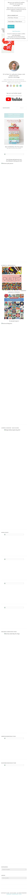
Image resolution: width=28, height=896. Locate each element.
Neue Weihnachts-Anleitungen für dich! (14, 161)
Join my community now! (13, 15)
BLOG (20, 894)
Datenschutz (17, 31)
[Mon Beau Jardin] (14, 534)
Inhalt (13, 31)
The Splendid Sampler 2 (14, 321)
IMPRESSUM (9, 894)
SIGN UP (11, 26)
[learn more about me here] (14, 71)
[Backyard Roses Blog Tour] (14, 738)
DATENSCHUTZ (15, 894)
